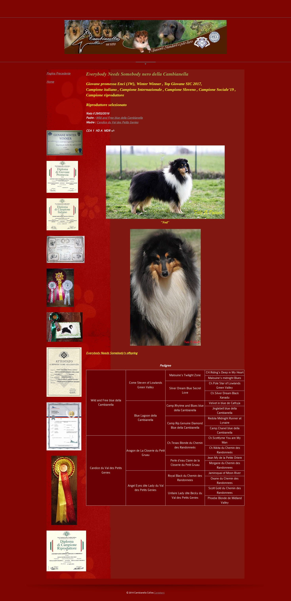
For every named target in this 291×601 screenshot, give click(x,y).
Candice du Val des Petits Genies (117, 122)
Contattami (159, 592)
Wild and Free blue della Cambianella (119, 118)
